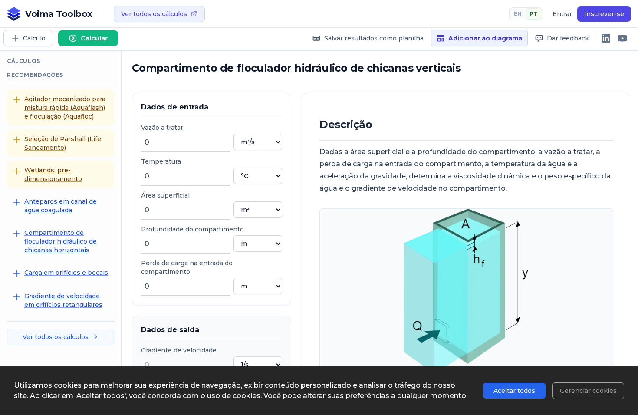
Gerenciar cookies (588, 391)
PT (533, 13)
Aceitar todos (514, 391)
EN (518, 13)
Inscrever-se (604, 14)
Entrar (562, 14)
